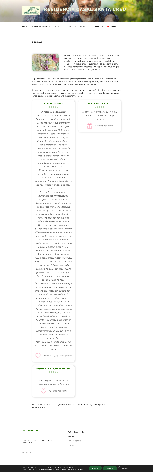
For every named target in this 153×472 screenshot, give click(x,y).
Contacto (99, 26)
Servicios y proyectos (39, 26)
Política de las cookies (76, 432)
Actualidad (84, 26)
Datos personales (74, 441)
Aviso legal (72, 436)
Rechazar (110, 468)
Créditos (71, 445)
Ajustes (125, 468)
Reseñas (72, 26)
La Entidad (58, 26)
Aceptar (95, 468)
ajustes (80, 469)
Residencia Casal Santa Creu (85, 9)
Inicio (24, 26)
